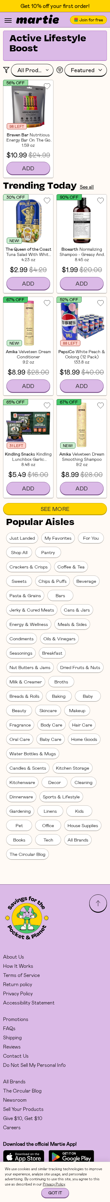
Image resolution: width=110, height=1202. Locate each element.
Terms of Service (21, 975)
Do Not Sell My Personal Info (34, 1065)
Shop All (19, 552)
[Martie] (37, 20)
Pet (19, 825)
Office (48, 825)
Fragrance (20, 724)
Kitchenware (22, 782)
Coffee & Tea (71, 566)
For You (91, 538)
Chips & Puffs (52, 581)
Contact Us (16, 1056)
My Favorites (58, 538)
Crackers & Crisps (28, 566)
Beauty (19, 710)
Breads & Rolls (24, 696)
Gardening (20, 811)
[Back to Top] (98, 903)
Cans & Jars (77, 609)
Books (19, 839)
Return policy (17, 984)
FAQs (9, 1028)
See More (55, 508)
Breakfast (52, 653)
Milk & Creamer (25, 681)
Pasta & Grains (25, 595)
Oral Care (19, 739)
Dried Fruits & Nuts (80, 667)
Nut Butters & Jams (29, 667)
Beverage (86, 581)
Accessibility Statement (29, 1002)
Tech (48, 839)
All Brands (78, 839)
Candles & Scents (27, 768)
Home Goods (84, 739)
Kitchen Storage (72, 768)
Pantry (48, 552)
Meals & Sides (72, 624)
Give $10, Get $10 (22, 1118)
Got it (55, 1192)
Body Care (51, 724)
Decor (54, 782)
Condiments (21, 638)
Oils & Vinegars (59, 638)
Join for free (91, 19)
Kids (79, 811)
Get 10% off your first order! (55, 6)
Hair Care (82, 724)
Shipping (12, 1037)
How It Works (18, 966)
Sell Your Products (23, 1109)
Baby (88, 696)
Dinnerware (21, 796)
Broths (61, 681)
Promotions (15, 1019)
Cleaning (84, 782)
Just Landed (22, 538)
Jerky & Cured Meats (31, 609)
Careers (12, 1127)
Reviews (12, 1046)
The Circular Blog (27, 854)
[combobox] (32, 70)
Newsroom (15, 1100)
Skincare (48, 710)
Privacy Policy (18, 993)
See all (87, 187)
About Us (13, 957)
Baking (59, 696)
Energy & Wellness (28, 624)
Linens (50, 811)
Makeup (77, 710)
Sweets (19, 581)
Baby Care (50, 739)
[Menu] (8, 20)
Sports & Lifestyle (61, 796)
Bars (60, 595)
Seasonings (20, 653)
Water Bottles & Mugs (32, 753)
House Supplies (83, 825)
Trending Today (40, 186)
